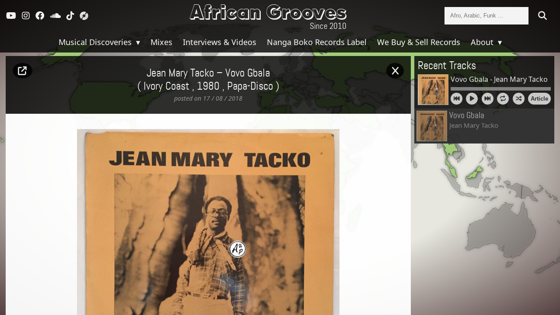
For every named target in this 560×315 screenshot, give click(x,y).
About (483, 42)
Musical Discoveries (96, 42)
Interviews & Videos (219, 42)
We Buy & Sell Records (418, 42)
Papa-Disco (250, 86)
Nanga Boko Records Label (317, 42)
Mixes (161, 42)
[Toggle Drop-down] (137, 42)
